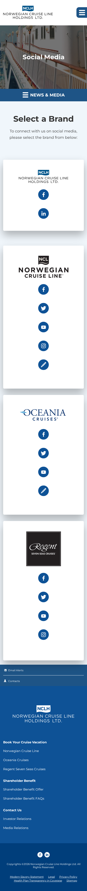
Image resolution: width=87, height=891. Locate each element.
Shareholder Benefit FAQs (23, 798)
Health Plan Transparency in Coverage (38, 880)
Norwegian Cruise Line (21, 751)
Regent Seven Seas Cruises (24, 769)
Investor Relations (17, 819)
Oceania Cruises (16, 760)
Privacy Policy (68, 876)
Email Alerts (15, 670)
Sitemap (72, 880)
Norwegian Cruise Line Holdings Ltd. (53, 864)
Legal (51, 876)
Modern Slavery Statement (27, 876)
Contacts (14, 681)
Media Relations (15, 828)
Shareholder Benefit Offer (23, 789)
